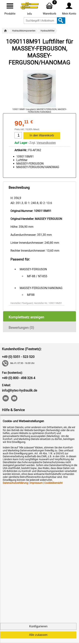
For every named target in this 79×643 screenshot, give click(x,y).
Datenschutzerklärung (15, 482)
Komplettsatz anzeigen (26, 317)
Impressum (36, 482)
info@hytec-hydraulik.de (19, 390)
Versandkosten (46, 143)
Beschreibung (19, 187)
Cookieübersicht (53, 482)
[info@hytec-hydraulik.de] (5, 398)
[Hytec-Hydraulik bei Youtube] (14, 398)
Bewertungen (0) (21, 327)
